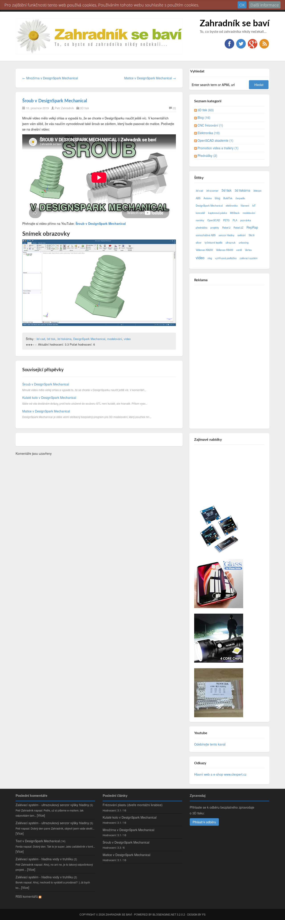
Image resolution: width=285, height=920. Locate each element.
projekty (214, 227)
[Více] (41, 815)
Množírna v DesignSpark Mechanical (128, 830)
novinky (200, 220)
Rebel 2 (226, 227)
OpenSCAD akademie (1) (215, 140)
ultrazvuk (231, 242)
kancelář (200, 213)
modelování (114, 339)
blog (217, 198)
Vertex (248, 250)
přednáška (201, 227)
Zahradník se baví (234, 23)
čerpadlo (240, 198)
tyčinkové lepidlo (213, 242)
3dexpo (257, 190)
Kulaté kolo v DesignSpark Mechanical (49, 397)
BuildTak (227, 198)
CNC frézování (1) (210, 125)
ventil (239, 250)
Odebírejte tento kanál (210, 744)
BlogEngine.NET (164, 914)
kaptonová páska (217, 213)
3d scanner (212, 190)
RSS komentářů (27, 896)
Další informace (264, 5)
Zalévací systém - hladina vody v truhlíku (44, 859)
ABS (198, 198)
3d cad (40, 339)
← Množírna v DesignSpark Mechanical (50, 78)
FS (204, 914)
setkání (242, 235)
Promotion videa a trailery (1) (217, 148)
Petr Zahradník (64, 108)
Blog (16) (203, 117)
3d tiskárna (64, 339)
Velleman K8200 (204, 250)
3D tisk (84, 108)
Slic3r (252, 235)
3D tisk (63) (205, 110)
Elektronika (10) (208, 133)
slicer (199, 242)
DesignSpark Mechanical (89, 339)
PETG (226, 220)
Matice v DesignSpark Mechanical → (150, 78)
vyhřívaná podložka (225, 258)
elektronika (232, 205)
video (127, 339)
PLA (235, 220)
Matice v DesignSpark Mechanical (46, 411)
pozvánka (245, 220)
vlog (210, 258)
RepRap (252, 227)
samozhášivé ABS (206, 235)
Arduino (208, 198)
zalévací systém (248, 258)
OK (242, 5)
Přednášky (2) (207, 155)
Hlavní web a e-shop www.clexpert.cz (220, 774)
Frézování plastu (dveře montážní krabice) (133, 805)
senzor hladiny (226, 235)
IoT (254, 205)
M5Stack (235, 213)
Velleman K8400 (224, 250)
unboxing (243, 242)
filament (245, 205)
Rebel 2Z (238, 227)
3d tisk (51, 339)
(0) (174, 108)
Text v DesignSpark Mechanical (38, 841)
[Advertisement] (227, 355)
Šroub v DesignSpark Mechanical (54, 101)
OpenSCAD (213, 220)
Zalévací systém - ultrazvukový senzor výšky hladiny (52, 805)
